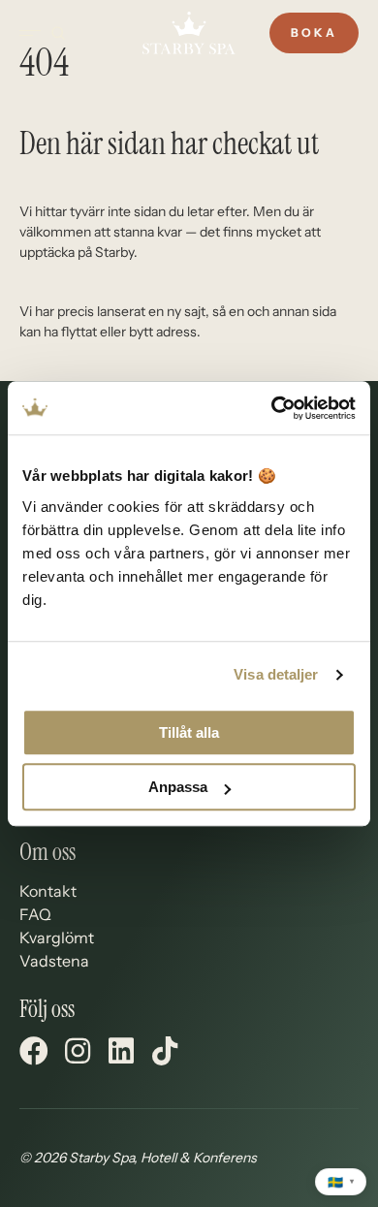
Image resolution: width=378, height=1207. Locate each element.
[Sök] (58, 33)
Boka (314, 32)
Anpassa (177, 786)
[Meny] (30, 33)
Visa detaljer (276, 674)
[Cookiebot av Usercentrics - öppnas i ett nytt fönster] (272, 408)
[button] (33, 1050)
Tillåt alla (189, 732)
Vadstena (54, 960)
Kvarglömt (56, 937)
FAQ (35, 914)
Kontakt (48, 891)
